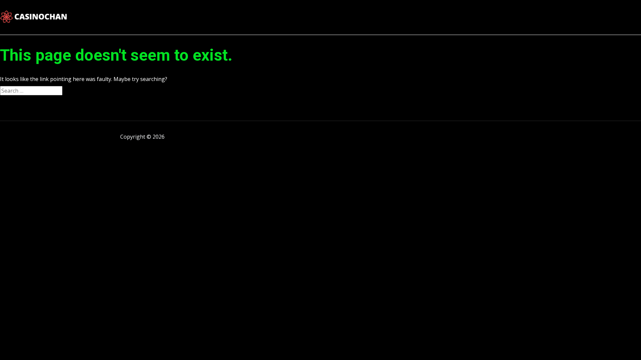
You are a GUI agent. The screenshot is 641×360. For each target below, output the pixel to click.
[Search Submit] (75, 91)
